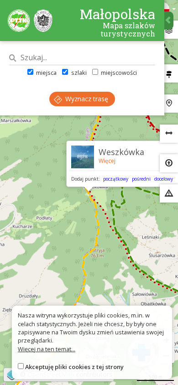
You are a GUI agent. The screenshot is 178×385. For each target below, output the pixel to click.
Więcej (107, 161)
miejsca (46, 72)
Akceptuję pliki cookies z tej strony (74, 367)
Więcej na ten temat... (46, 349)
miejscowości (118, 72)
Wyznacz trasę (85, 98)
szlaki (78, 72)
